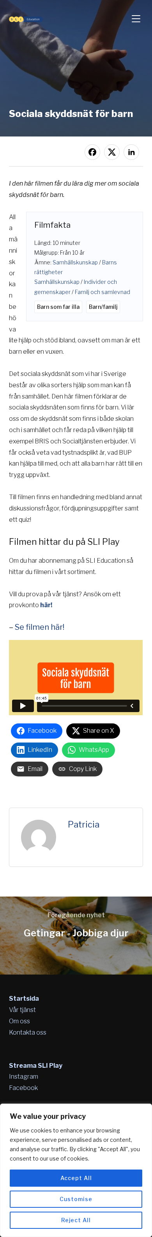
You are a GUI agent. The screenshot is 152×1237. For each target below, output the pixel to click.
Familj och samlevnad (102, 292)
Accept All (76, 1178)
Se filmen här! (39, 627)
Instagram (23, 1076)
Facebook (23, 1088)
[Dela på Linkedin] (131, 152)
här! (46, 605)
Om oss (19, 1021)
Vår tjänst (22, 1010)
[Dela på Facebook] (92, 152)
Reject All (76, 1220)
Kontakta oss (27, 1032)
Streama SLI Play (35, 1065)
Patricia (83, 824)
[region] (76, 1170)
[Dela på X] (112, 152)
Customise (76, 1199)
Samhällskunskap (75, 262)
